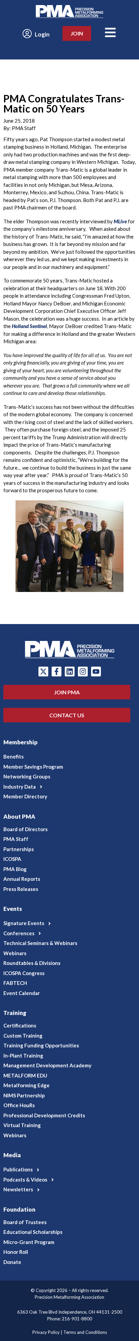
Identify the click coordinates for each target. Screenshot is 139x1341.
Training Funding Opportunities (41, 1045)
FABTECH (15, 983)
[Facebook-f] (56, 671)
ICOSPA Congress (24, 973)
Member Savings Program (33, 767)
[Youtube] (96, 671)
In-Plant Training (23, 1055)
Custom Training (23, 1036)
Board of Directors (25, 829)
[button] (69, 787)
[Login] (27, 33)
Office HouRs (19, 1105)
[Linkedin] (70, 671)
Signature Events (23, 923)
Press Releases (20, 889)
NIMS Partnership (24, 1095)
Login (42, 34)
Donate (12, 1262)
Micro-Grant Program (28, 1242)
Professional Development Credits (44, 1115)
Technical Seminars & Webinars (40, 943)
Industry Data (19, 787)
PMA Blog (15, 869)
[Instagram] (83, 671)
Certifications (19, 1025)
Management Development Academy (47, 1065)
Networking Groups (26, 776)
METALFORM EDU (25, 1075)
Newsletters (18, 1189)
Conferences (18, 933)
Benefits (13, 756)
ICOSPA (12, 859)
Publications (18, 1169)
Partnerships (18, 849)
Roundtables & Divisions (31, 963)
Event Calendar (21, 993)
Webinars (14, 953)
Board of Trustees (25, 1222)
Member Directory (25, 796)
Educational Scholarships (32, 1232)
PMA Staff (15, 839)
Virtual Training (22, 1125)
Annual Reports (21, 879)
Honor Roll (15, 1252)
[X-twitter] (43, 671)
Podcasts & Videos (25, 1179)
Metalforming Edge (26, 1085)
